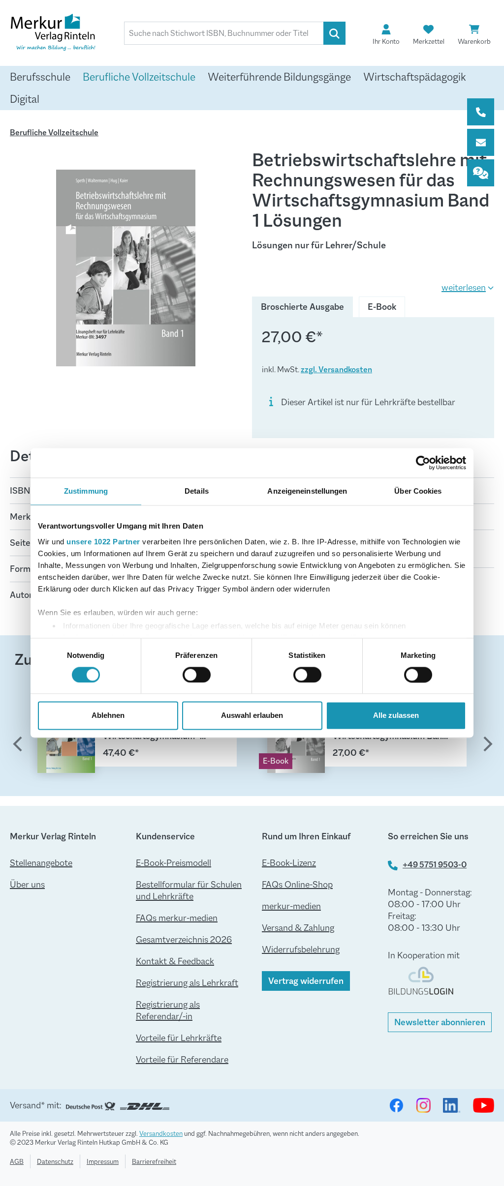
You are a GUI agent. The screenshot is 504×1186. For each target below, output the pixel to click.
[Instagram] (423, 1105)
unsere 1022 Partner (103, 541)
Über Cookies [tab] (417, 491)
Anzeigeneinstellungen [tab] (307, 491)
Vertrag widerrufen (306, 981)
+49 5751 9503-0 (435, 865)
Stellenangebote (41, 863)
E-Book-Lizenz (289, 863)
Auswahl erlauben (252, 716)
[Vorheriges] (17, 746)
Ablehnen (108, 716)
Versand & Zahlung (298, 928)
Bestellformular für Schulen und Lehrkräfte (189, 890)
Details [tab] (197, 491)
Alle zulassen (396, 716)
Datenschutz (55, 1161)
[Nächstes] (486, 746)
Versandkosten (161, 1133)
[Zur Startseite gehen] (59, 34)
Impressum (103, 1161)
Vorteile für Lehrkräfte (178, 1038)
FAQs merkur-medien (177, 918)
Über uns (27, 884)
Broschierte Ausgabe (302, 307)
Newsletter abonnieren (439, 1022)
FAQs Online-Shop (297, 884)
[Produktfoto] (125, 268)
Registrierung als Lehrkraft (187, 983)
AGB (17, 1161)
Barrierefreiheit (154, 1161)
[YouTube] (483, 1105)
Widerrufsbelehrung (301, 949)
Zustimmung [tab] (86, 491)
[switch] (197, 674)
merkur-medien (291, 906)
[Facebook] (396, 1105)
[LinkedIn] (452, 1105)
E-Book (382, 307)
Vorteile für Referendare (182, 1060)
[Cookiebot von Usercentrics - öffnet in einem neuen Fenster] (423, 462)
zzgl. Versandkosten (336, 369)
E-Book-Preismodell (173, 863)
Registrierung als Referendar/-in (168, 1010)
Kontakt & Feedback (175, 961)
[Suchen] (334, 33)
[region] (126, 268)
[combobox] (224, 33)
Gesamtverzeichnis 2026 (184, 940)
